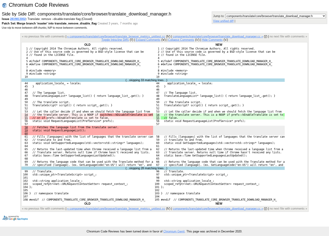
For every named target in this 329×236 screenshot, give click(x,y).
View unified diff (223, 21)
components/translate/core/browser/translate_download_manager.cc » (218, 36)
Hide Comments (212, 39)
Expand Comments (148, 39)
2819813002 (18, 19)
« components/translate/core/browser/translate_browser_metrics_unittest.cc (116, 36)
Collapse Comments (181, 39)
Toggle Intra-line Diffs (115, 39)
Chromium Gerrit (174, 231)
